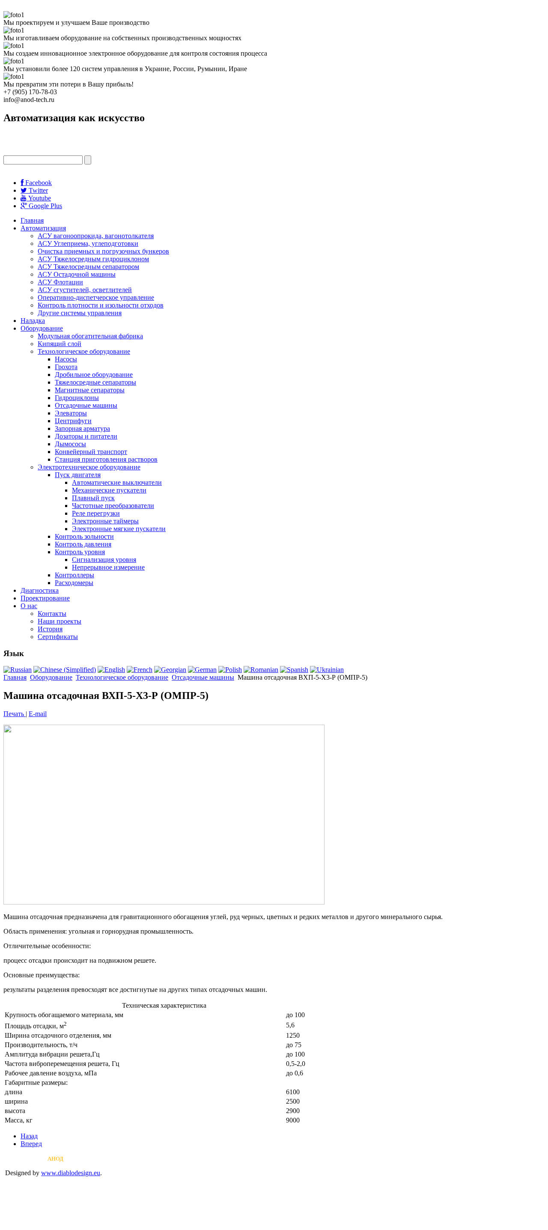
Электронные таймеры (105, 521)
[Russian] (17, 670)
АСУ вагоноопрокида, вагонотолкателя (96, 235)
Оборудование (42, 328)
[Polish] (230, 670)
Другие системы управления (80, 312)
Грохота (66, 366)
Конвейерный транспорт (91, 451)
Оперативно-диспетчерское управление (96, 297)
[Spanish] (294, 670)
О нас (29, 605)
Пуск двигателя (78, 474)
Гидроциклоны (77, 397)
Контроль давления (83, 544)
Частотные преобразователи (113, 505)
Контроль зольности (84, 536)
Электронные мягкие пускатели (119, 528)
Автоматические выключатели (117, 482)
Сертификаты (58, 636)
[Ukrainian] (327, 670)
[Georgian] (170, 670)
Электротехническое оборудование (89, 467)
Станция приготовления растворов (106, 459)
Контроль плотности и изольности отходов (101, 305)
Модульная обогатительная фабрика (90, 336)
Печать (14, 713)
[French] (139, 670)
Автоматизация (43, 228)
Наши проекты (59, 621)
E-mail (38, 713)
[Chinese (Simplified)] (64, 670)
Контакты (52, 613)
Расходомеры (74, 582)
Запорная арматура (82, 428)
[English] (111, 670)
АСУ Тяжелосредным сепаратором (88, 266)
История (50, 629)
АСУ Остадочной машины (77, 274)
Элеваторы (71, 413)
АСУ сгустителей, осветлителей (85, 289)
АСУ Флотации (60, 282)
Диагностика (40, 590)
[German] (202, 670)
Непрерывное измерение (108, 567)
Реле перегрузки (96, 513)
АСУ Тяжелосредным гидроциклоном (93, 259)
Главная (32, 220)
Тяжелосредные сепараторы (95, 382)
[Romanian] (261, 670)
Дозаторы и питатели (86, 436)
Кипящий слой (59, 343)
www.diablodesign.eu (70, 1172)
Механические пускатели (109, 490)
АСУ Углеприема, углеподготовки (88, 243)
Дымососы (70, 444)
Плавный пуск (93, 498)
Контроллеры (74, 575)
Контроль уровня (80, 551)
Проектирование (45, 598)
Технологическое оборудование (84, 351)
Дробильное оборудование (94, 374)
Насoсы (66, 359)
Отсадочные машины (86, 405)
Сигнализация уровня (104, 559)
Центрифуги (73, 420)
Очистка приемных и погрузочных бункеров (103, 251)
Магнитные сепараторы (90, 390)
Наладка (33, 320)
